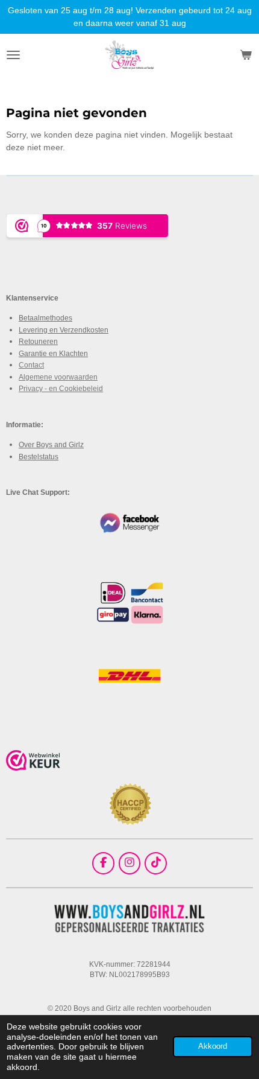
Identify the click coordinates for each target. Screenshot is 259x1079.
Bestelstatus (38, 456)
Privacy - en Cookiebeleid (61, 388)
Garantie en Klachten (53, 353)
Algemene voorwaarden (58, 377)
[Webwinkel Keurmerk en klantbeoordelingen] (33, 762)
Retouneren (38, 341)
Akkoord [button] (212, 1046)
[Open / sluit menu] (13, 55)
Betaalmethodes (45, 318)
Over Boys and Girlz (51, 444)
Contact (31, 365)
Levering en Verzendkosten (63, 330)
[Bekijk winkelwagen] (245, 55)
